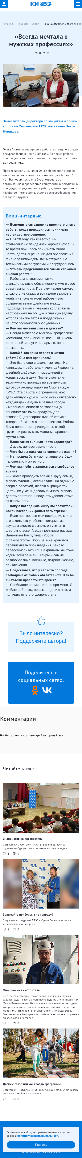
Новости (23, 24)
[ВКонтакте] (47, 690)
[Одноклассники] (35, 690)
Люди (36, 24)
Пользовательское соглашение (41, 1152)
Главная (8, 24)
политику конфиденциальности (38, 1135)
